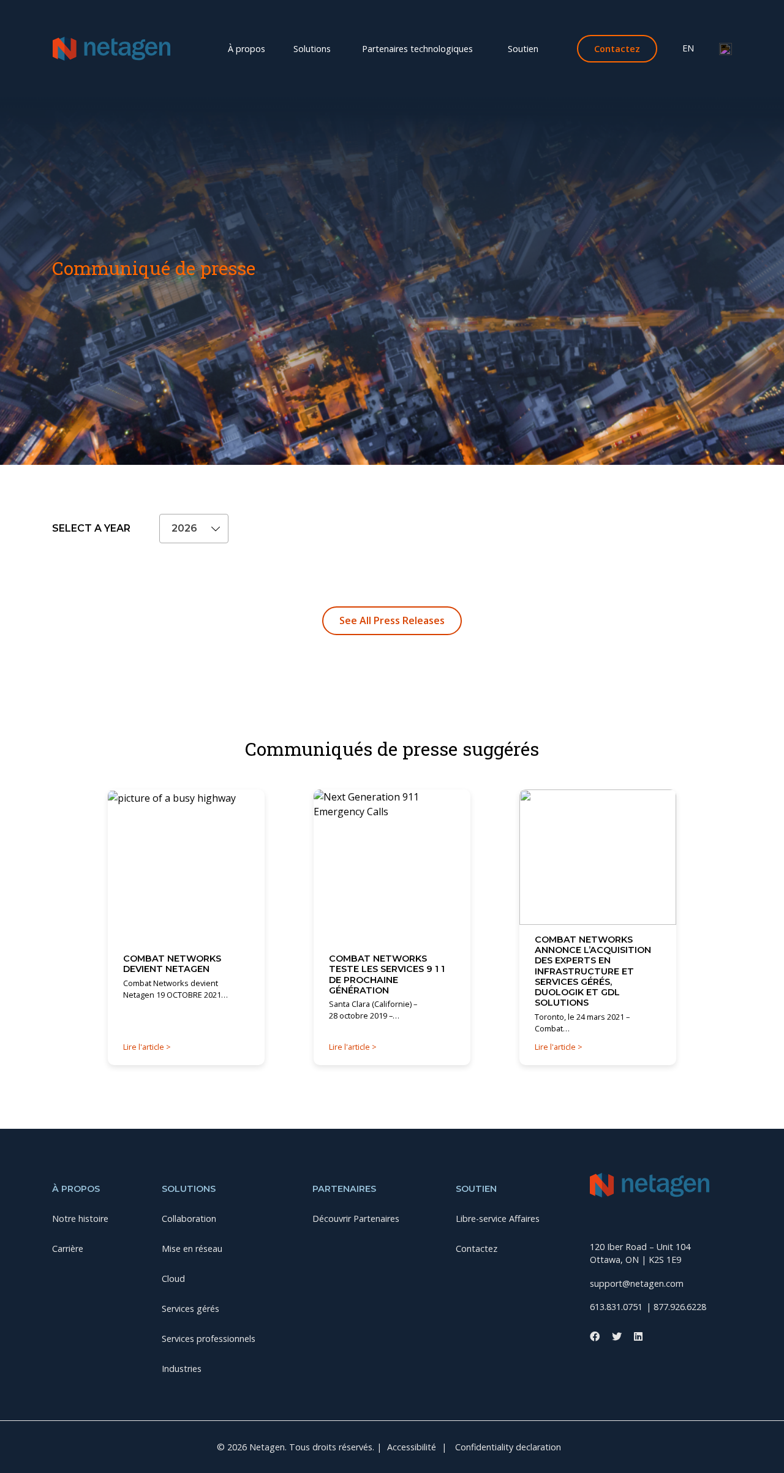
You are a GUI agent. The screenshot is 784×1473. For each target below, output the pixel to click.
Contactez (476, 1248)
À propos (246, 49)
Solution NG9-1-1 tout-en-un (578, 66)
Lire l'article (144, 1046)
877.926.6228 (680, 1307)
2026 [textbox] (184, 528)
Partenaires (344, 1188)
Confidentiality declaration (508, 1447)
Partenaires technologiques (417, 49)
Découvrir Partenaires (355, 1218)
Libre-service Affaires (498, 1218)
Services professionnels (437, 66)
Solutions (312, 49)
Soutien (523, 49)
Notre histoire (358, 66)
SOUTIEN (476, 1188)
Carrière (434, 66)
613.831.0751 (616, 1307)
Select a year (91, 528)
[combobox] (193, 528)
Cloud (259, 66)
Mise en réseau (184, 66)
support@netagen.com (637, 1283)
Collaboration (94, 66)
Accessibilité (411, 1447)
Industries (694, 66)
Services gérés (328, 66)
